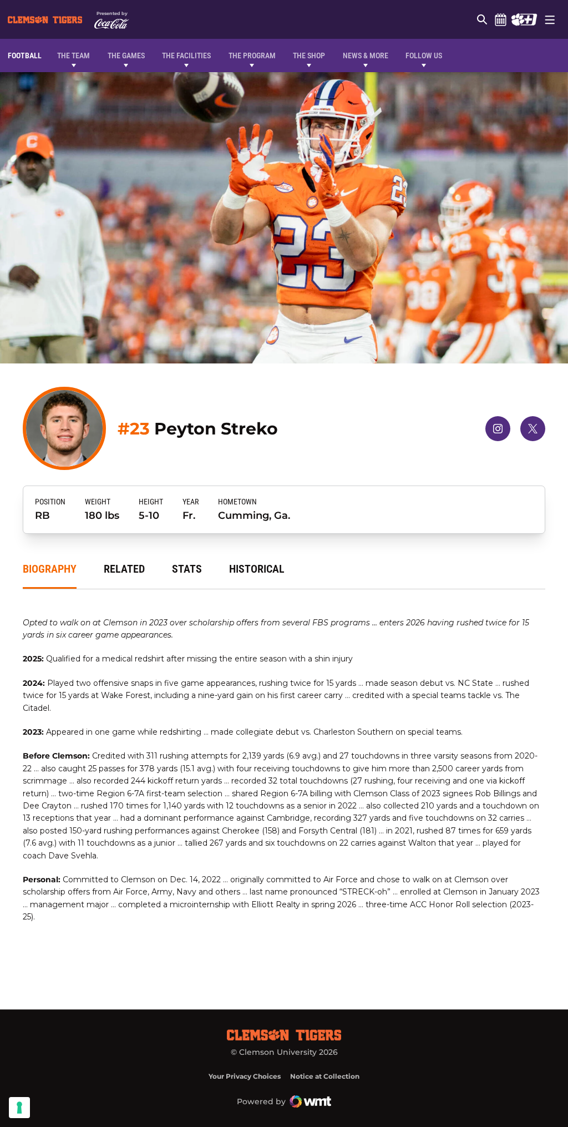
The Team (73, 55)
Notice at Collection (324, 1076)
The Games (126, 55)
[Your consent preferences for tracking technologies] (19, 1107)
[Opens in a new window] (524, 19)
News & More (365, 55)
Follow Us (423, 55)
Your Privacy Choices (245, 1076)
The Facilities (186, 55)
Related (124, 568)
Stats (187, 568)
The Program (252, 55)
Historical (257, 568)
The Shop (309, 55)
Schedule (500, 19)
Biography (50, 568)
